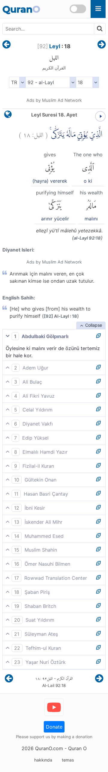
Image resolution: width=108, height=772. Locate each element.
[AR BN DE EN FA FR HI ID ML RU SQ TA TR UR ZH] (17, 82)
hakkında (43, 759)
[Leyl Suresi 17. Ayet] (6, 45)
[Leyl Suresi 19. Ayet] (102, 45)
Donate (54, 727)
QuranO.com (49, 748)
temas (68, 759)
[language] (8, 115)
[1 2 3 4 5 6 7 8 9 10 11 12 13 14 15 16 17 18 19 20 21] (87, 82)
